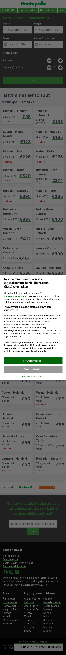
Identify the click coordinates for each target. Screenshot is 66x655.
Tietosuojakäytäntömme (33, 376)
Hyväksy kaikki (33, 361)
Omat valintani (33, 369)
